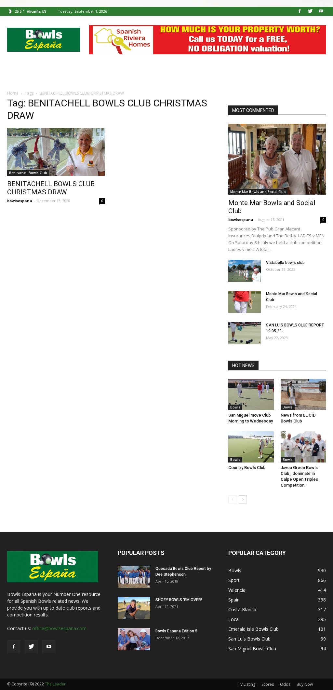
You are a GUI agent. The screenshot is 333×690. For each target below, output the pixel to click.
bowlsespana (19, 200)
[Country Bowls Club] (251, 446)
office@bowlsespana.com (59, 628)
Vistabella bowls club (285, 262)
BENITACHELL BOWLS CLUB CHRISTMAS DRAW (51, 188)
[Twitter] (310, 11)
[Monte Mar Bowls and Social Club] (277, 159)
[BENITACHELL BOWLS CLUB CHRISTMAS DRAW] (56, 152)
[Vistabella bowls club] (244, 271)
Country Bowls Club (247, 467)
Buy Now (305, 684)
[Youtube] (321, 11)
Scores (267, 684)
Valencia (237, 590)
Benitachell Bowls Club (28, 173)
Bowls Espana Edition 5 (176, 631)
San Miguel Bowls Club (252, 648)
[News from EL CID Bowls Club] (303, 394)
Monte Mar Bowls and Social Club (258, 191)
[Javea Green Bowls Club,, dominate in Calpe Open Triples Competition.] (303, 446)
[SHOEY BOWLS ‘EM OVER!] (134, 608)
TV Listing (246, 684)
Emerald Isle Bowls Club (253, 629)
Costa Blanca (242, 609)
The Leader (55, 684)
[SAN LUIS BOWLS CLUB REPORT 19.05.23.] (244, 333)
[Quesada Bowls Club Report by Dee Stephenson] (134, 577)
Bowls (235, 407)
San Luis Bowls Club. (250, 639)
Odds (285, 684)
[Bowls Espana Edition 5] (134, 639)
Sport (234, 580)
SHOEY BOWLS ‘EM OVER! (178, 600)
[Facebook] (299, 11)
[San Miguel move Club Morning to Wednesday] (251, 394)
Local (234, 619)
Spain (234, 600)
